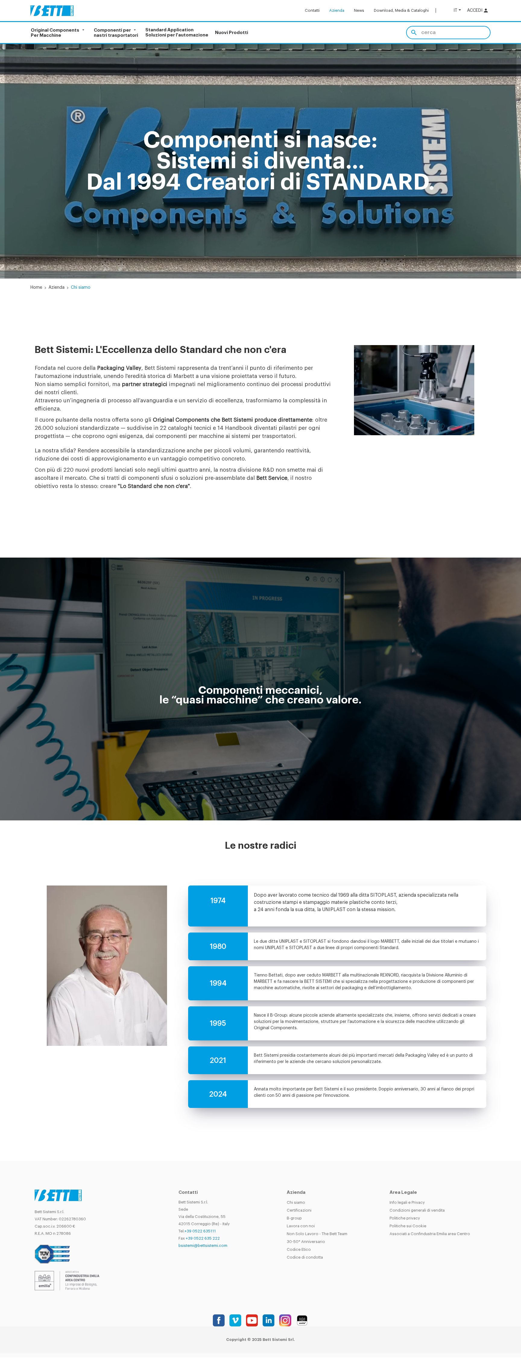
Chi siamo (296, 1202)
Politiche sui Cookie (408, 1226)
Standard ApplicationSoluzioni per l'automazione (176, 32)
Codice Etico (299, 1249)
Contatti (312, 10)
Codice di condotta (305, 1257)
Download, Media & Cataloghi (401, 10)
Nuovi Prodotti (231, 32)
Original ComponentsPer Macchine (55, 32)
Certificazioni (299, 1210)
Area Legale (403, 1192)
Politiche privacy (405, 1218)
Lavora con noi (301, 1226)
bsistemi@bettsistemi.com (202, 1245)
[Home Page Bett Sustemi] (52, 10)
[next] (495, 161)
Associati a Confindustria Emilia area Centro (430, 1234)
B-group (294, 1218)
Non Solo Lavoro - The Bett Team (317, 1234)
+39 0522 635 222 (203, 1238)
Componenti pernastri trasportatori (116, 32)
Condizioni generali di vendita (417, 1210)
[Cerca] (413, 32)
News (359, 10)
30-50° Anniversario (306, 1242)
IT (455, 10)
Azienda (336, 10)
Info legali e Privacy (407, 1202)
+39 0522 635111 (200, 1231)
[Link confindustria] (67, 1280)
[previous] (26, 161)
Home (36, 287)
